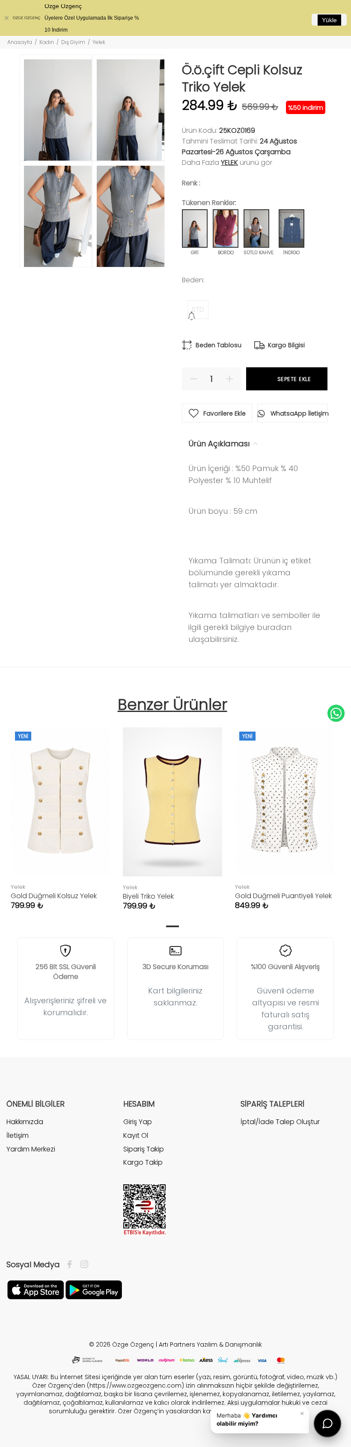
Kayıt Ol (135, 1135)
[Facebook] (71, 1264)
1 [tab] (172, 926)
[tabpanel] (60, 810)
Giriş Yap (137, 1122)
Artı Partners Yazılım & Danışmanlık (210, 1344)
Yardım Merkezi (30, 1149)
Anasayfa (19, 42)
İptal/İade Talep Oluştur (280, 1122)
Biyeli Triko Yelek (148, 896)
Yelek (229, 162)
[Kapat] (6, 18)
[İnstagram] (82, 1264)
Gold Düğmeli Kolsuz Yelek (54, 896)
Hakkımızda (24, 1122)
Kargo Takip (143, 1162)
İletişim (17, 1135)
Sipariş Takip (143, 1149)
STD (198, 309)
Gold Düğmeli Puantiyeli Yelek (283, 896)
